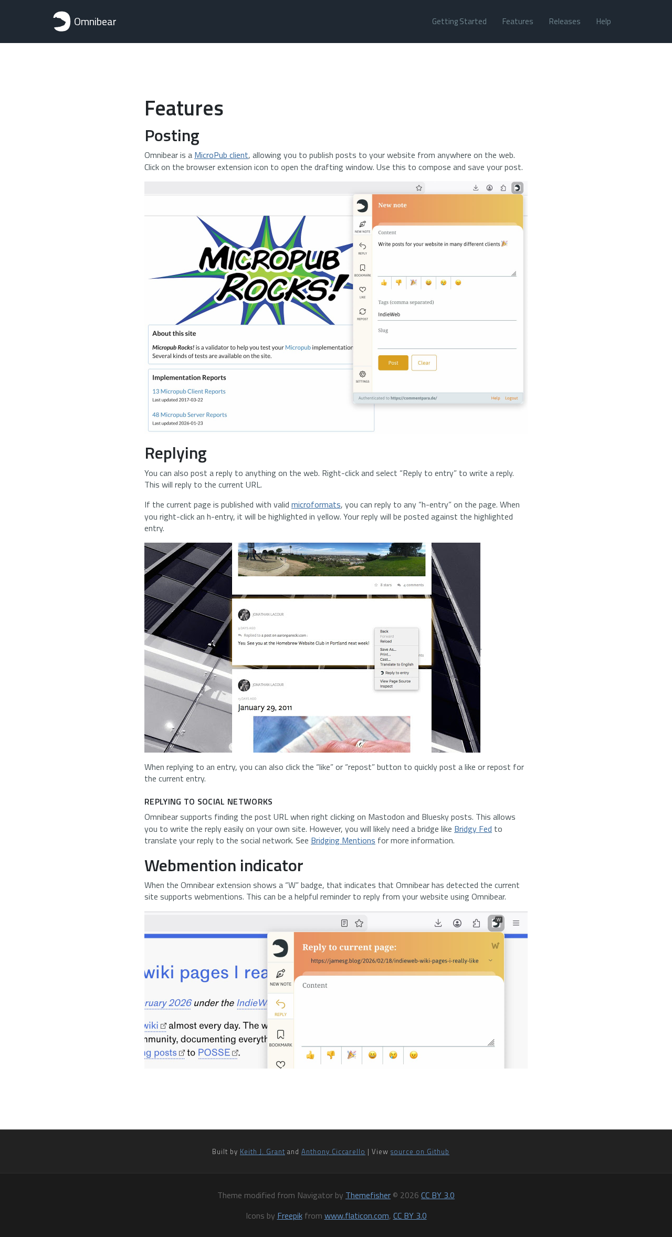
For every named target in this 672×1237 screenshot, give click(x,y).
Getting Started (459, 21)
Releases (565, 21)
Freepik (289, 1215)
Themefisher (368, 1195)
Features (517, 21)
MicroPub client (221, 155)
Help (603, 21)
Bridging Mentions (343, 840)
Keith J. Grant (262, 1151)
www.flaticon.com (356, 1215)
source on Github (420, 1151)
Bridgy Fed (473, 828)
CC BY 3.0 (438, 1195)
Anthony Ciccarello (333, 1151)
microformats (316, 504)
